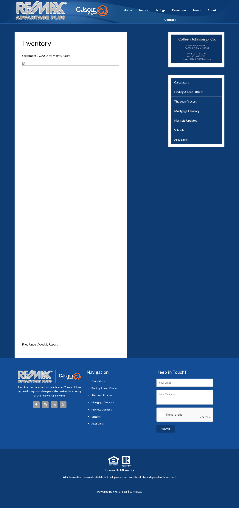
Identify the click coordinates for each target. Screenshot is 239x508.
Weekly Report (48, 344)
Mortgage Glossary (186, 111)
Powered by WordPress (112, 491)
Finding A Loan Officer (188, 92)
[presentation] (184, 415)
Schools (179, 130)
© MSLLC (136, 491)
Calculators (181, 82)
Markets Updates (185, 120)
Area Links (181, 139)
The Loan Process (185, 101)
